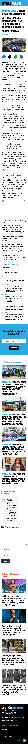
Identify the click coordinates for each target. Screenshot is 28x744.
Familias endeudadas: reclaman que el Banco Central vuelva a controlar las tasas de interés (14, 308)
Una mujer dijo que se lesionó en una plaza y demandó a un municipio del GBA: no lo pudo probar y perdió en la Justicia (14, 660)
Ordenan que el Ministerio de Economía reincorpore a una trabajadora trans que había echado (13, 479)
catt (3, 268)
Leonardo (10, 500)
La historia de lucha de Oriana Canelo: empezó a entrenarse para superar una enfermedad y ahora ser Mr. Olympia (13, 600)
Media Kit (5, 729)
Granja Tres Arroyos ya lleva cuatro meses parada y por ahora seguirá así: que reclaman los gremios (15, 299)
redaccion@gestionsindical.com (10, 725)
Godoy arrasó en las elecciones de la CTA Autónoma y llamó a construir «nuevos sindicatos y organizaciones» (14, 289)
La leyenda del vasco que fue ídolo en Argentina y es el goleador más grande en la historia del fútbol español (14, 689)
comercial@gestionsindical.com (10, 724)
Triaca (8, 268)
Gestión (11, 3)
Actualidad (9, 11)
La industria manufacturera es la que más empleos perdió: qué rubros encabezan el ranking (14, 280)
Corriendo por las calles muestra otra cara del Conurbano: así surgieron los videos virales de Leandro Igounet (13, 630)
